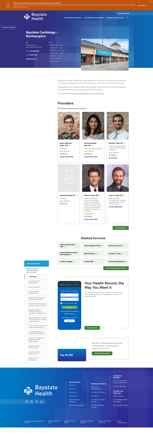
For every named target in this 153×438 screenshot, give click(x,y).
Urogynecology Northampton (34, 346)
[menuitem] (72, 17)
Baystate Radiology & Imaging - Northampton (37, 332)
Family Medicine (34, 287)
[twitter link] (31, 402)
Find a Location (33, 263)
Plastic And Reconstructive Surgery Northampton (38, 326)
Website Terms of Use (54, 422)
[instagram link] (26, 402)
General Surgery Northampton (34, 292)
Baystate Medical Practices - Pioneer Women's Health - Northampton (38, 319)
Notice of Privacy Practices (105, 422)
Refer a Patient (118, 396)
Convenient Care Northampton (34, 282)
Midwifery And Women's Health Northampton (37, 298)
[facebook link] (36, 402)
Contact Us (73, 392)
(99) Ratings (112, 155)
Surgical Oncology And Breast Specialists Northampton (36, 339)
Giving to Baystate (119, 386)
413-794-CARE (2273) (66, 156)
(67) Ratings (63, 153)
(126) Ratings (88, 216)
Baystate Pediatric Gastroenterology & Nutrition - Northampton (37, 311)
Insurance (94, 396)
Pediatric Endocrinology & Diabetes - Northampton (38, 304)
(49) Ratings (88, 153)
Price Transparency (122, 422)
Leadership (73, 396)
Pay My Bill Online (98, 392)
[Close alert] (151, 2)
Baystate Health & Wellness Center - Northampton (33, 270)
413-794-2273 (113, 158)
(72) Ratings (63, 203)
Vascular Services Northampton (34, 352)
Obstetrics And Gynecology (34, 359)
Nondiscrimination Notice (87, 422)
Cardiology (33, 276)
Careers (72, 389)
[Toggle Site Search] (127, 17)
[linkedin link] (41, 402)
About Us (72, 385)
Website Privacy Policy (70, 422)
